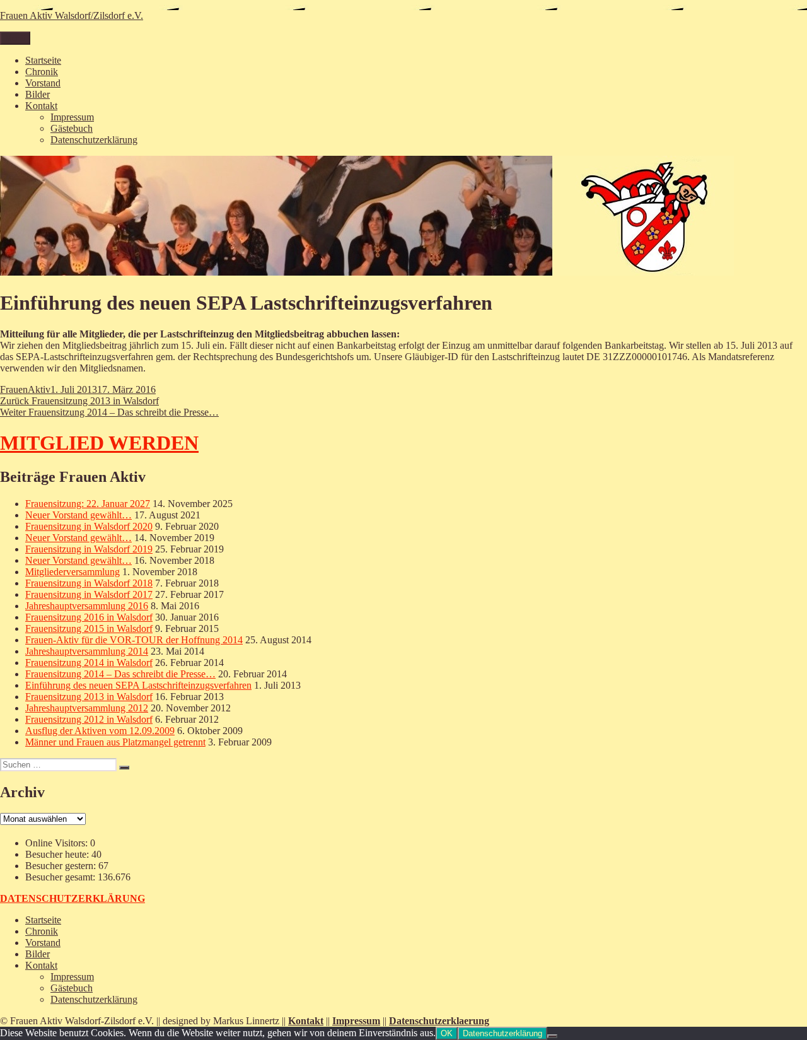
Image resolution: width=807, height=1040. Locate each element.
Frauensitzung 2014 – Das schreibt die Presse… (120, 674)
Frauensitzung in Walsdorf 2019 (89, 549)
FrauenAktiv (25, 389)
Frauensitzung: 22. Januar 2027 (87, 503)
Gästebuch (71, 128)
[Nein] (552, 1036)
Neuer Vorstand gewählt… (78, 515)
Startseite (43, 60)
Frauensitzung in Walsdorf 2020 (89, 526)
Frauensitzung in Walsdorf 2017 (89, 594)
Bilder (37, 94)
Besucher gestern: (61, 865)
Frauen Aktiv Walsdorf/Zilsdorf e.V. (71, 15)
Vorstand (43, 83)
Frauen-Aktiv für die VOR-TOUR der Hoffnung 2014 (134, 639)
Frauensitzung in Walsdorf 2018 (89, 583)
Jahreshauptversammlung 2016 (86, 605)
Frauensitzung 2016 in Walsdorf (89, 617)
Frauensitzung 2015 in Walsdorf (89, 628)
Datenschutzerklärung (93, 139)
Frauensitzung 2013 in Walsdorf (89, 696)
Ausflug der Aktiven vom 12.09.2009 (100, 730)
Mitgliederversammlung (72, 571)
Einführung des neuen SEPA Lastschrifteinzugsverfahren (138, 685)
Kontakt (41, 105)
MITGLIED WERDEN (99, 442)
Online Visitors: (57, 843)
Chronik (41, 71)
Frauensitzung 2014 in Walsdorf (89, 662)
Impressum (72, 117)
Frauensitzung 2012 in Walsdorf (89, 719)
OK (447, 1033)
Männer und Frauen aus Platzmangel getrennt (115, 742)
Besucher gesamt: (61, 877)
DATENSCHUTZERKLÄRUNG (72, 898)
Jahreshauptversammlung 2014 (86, 651)
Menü (15, 38)
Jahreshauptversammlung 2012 (86, 708)
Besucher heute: (58, 854)
